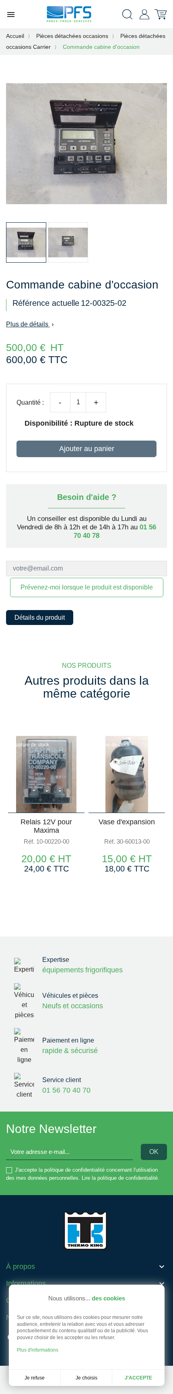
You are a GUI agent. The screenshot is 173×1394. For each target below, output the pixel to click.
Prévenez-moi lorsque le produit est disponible (87, 587)
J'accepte (138, 1378)
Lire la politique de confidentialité (120, 1178)
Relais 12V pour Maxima (46, 826)
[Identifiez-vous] (144, 13)
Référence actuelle (45, 303)
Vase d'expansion (127, 822)
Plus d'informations (37, 1350)
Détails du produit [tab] (39, 617)
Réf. (29, 841)
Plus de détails (31, 324)
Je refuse (35, 1378)
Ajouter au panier (86, 449)
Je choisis (86, 1378)
